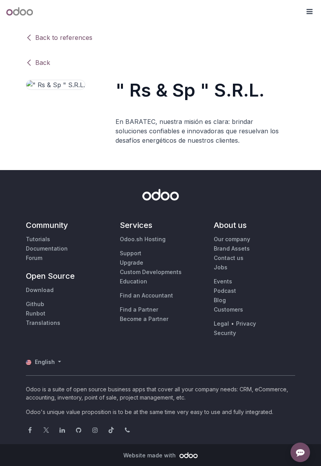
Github (35, 304)
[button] (309, 11)
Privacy (246, 323)
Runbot (35, 313)
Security (225, 333)
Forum (34, 258)
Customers (228, 309)
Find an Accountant (146, 295)
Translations (43, 322)
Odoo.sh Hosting (143, 239)
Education (133, 281)
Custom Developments (151, 272)
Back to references (63, 37)
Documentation (47, 248)
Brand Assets (232, 248)
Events (223, 281)
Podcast (225, 290)
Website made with (150, 455)
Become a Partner (144, 318)
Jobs (220, 267)
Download (40, 290)
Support (130, 253)
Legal (221, 323)
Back (42, 62)
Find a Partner (139, 309)
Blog (220, 300)
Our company (232, 239)
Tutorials (38, 239)
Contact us (228, 258)
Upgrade (131, 262)
